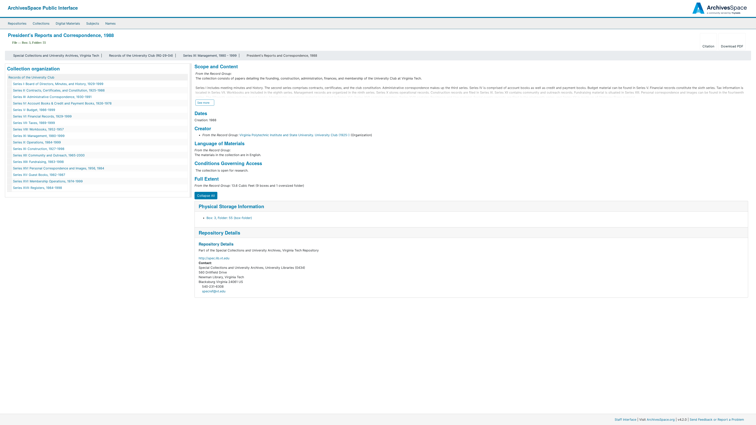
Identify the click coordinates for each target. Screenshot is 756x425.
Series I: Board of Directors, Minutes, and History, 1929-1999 (58, 84)
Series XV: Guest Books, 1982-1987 (39, 175)
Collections (41, 23)
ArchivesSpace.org (661, 419)
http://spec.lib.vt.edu (214, 258)
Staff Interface (625, 419)
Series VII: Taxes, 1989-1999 (34, 123)
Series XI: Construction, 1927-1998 (38, 149)
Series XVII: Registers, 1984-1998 (37, 188)
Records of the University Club (31, 77)
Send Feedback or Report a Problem (717, 419)
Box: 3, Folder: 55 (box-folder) (229, 218)
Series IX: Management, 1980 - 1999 (210, 55)
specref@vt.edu (213, 291)
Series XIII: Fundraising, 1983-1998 (38, 162)
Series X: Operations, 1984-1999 (37, 142)
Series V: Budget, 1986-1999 (34, 110)
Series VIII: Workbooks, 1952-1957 (38, 129)
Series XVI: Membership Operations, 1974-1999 (48, 181)
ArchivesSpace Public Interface (43, 7)
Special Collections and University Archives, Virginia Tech (56, 55)
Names (110, 23)
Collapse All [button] (206, 196)
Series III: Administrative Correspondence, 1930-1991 (52, 97)
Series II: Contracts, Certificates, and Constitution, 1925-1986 (59, 90)
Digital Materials (68, 23)
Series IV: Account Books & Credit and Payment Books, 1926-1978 (62, 103)
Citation (708, 46)
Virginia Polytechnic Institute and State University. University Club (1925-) (294, 135)
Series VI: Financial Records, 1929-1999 (42, 116)
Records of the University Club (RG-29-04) (141, 55)
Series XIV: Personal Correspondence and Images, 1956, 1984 (58, 168)
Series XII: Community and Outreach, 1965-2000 (49, 155)
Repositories (17, 23)
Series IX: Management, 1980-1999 (39, 136)
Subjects (92, 23)
